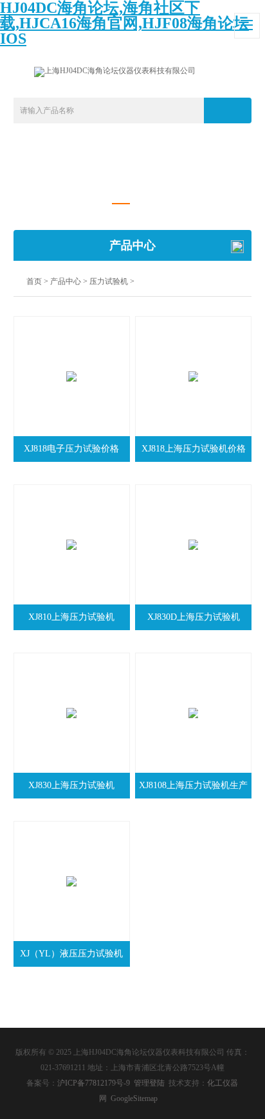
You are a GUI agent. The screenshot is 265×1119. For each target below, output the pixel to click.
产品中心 (65, 281)
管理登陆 (149, 1083)
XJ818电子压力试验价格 (71, 449)
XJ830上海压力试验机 (71, 785)
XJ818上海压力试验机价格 (194, 449)
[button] (120, 204)
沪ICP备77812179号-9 (93, 1083)
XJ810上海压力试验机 (71, 617)
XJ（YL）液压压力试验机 (71, 953)
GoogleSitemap (134, 1098)
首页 (34, 281)
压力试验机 (108, 281)
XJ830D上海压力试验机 (193, 617)
